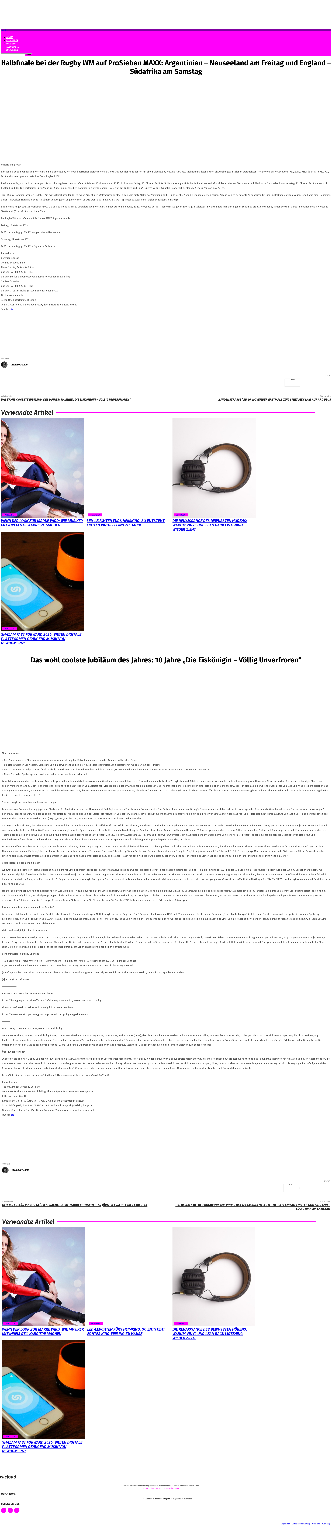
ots (11, 309)
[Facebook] (304, 382)
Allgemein (12, 46)
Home (9, 37)
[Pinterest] (319, 382)
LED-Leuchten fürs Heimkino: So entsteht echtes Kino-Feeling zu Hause (126, 523)
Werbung (326, 1524)
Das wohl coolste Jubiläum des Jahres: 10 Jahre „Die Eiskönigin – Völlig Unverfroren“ (66, 399)
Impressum (285, 1524)
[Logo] (1, 32)
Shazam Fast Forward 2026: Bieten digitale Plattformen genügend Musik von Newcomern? (41, 638)
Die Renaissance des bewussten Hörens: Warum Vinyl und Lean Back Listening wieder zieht (209, 525)
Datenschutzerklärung (301, 1524)
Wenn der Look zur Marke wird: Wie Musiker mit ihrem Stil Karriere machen (42, 523)
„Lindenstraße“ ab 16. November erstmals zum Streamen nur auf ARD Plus (274, 399)
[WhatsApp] (327, 382)
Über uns (316, 1524)
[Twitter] (311, 382)
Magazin (11, 43)
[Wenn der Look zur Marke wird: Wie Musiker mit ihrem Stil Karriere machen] (42, 468)
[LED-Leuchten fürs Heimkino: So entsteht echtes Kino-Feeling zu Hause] (128, 468)
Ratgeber (12, 49)
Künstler (12, 40)
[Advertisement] (20, 330)
